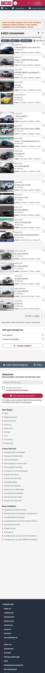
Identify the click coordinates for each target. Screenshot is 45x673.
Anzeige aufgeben (24, 346)
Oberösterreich (10, 421)
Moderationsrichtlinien (13, 665)
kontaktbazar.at (19, 637)
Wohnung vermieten (20, 524)
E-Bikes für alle (17, 528)
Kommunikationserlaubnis (17, 390)
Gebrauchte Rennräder (13, 497)
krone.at (16, 633)
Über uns (8, 644)
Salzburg (7, 424)
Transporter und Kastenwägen (16, 471)
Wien (6, 413)
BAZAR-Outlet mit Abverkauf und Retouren (23, 513)
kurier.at (16, 629)
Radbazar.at (16, 532)
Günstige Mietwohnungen (22, 517)
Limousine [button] (25, 41)
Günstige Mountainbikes (13, 493)
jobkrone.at (17, 621)
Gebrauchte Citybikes (12, 486)
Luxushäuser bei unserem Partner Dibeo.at (23, 521)
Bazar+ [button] (14, 41)
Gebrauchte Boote (11, 460)
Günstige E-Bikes (10, 482)
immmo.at (17, 625)
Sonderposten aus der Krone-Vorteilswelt (23, 536)
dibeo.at (16, 608)
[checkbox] (22, 389)
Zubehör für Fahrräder (13, 501)
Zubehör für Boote (11, 474)
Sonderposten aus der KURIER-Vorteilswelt (23, 539)
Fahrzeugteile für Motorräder (15, 463)
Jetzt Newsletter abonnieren (24, 396)
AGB (14, 661)
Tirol (6, 436)
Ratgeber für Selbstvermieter (23, 510)
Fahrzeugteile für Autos (13, 467)
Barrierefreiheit (19, 669)
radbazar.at (17, 612)
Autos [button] (4, 41)
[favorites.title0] (29, 3)
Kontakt (7, 653)
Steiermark (8, 428)
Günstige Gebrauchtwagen (14, 452)
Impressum (17, 648)
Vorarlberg (8, 439)
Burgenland (8, 443)
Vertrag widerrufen (12, 657)
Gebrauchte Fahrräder (13, 478)
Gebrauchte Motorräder (13, 456)
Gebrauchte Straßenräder (14, 489)
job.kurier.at (17, 617)
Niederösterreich (10, 417)
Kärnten (7, 432)
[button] (16, 3)
